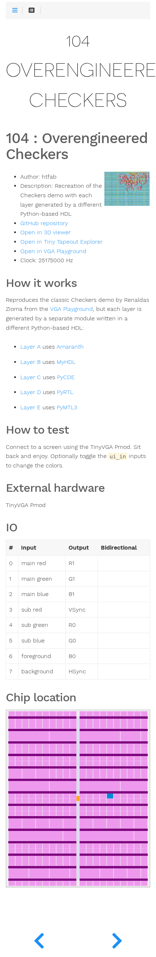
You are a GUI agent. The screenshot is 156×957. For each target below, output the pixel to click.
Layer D (30, 392)
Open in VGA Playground (53, 251)
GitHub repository (44, 223)
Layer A (30, 347)
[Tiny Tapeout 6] (117, 939)
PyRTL (65, 392)
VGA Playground (71, 309)
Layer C (30, 377)
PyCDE (66, 377)
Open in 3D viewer (45, 232)
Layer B (30, 362)
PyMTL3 (67, 407)
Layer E (30, 407)
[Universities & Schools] (39, 939)
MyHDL (66, 362)
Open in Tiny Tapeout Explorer (61, 242)
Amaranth (70, 347)
